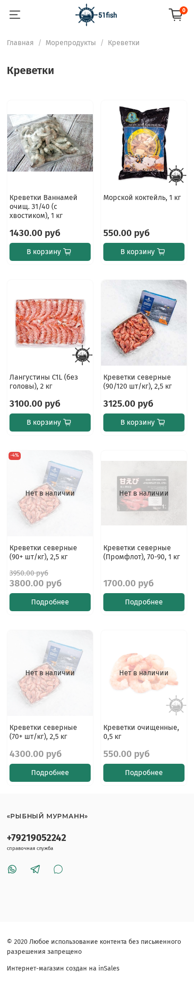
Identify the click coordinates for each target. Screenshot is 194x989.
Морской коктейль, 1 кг (142, 197)
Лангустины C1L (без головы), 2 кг (43, 381)
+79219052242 (36, 838)
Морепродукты (71, 42)
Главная (20, 42)
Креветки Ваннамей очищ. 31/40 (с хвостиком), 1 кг (43, 206)
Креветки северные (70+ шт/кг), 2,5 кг (43, 732)
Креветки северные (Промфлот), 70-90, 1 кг (141, 552)
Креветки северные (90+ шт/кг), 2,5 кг (43, 552)
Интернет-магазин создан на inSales (63, 968)
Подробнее (50, 602)
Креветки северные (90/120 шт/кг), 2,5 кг (137, 381)
